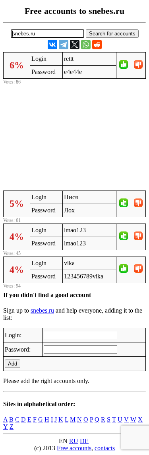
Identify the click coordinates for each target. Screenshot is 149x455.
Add (12, 364)
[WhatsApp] (86, 44)
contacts (105, 448)
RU (73, 441)
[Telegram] (63, 44)
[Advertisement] (74, 136)
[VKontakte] (52, 44)
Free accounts (74, 448)
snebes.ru (42, 310)
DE (84, 441)
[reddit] (97, 44)
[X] (74, 44)
